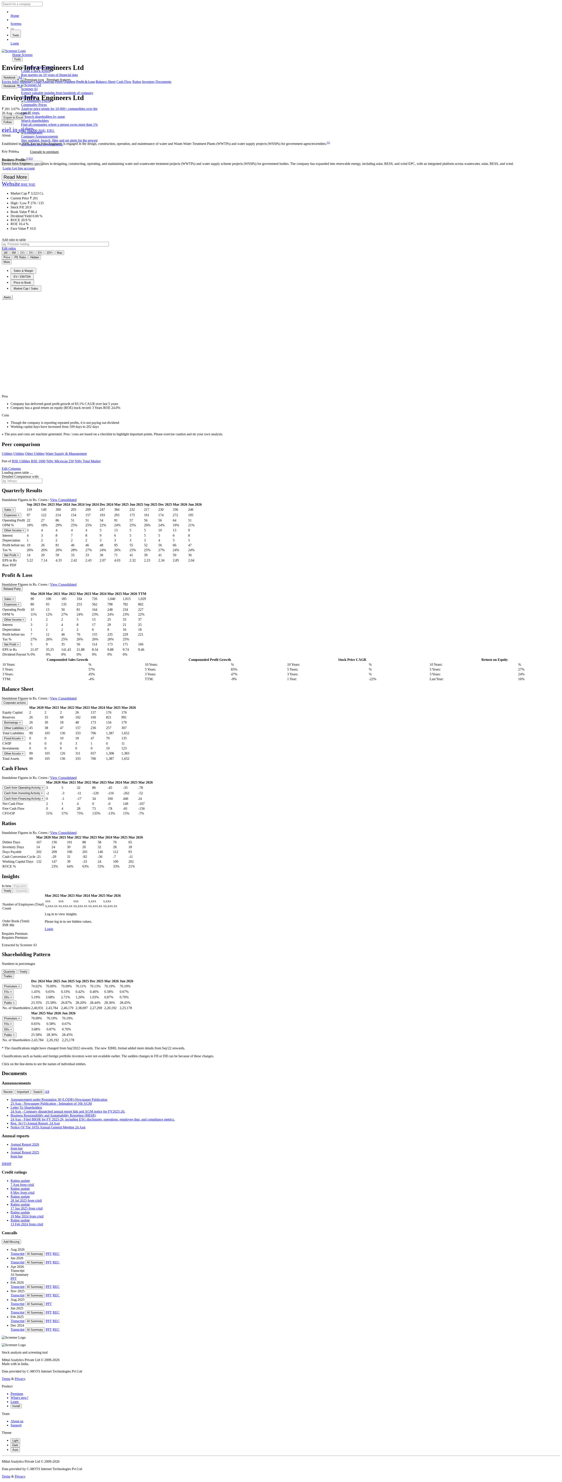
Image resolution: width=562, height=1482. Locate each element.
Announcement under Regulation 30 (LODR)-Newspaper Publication (59, 1101)
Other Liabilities (15, 728)
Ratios (136, 82)
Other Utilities (35, 454)
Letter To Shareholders (68, 1109)
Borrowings (12, 722)
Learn (15, 1402)
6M (14, 252)
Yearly (7, 890)
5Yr (40, 252)
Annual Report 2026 (25, 1146)
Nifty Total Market (88, 461)
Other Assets (13, 753)
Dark (15, 1445)
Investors (148, 82)
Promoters (12, 986)
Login (15, 43)
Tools (15, 35)
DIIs (8, 997)
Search (37, 1092)
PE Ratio (20, 257)
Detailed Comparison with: (20, 476)
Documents (163, 82)
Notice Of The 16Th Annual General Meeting (48, 1127)
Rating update (22, 1183)
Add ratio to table (14, 240)
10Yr (49, 252)
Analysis (48, 82)
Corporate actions (15, 702)
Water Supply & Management (66, 454)
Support (16, 1425)
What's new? (19, 1398)
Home (15, 16)
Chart (37, 82)
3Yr (31, 252)
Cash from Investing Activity (23, 793)
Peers (59, 82)
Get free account (23, 168)
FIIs (8, 991)
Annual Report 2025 (25, 1154)
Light (15, 1440)
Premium (17, 1394)
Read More (15, 177)
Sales (9, 509)
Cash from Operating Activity (23, 787)
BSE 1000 (38, 461)
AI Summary (35, 1254)
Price (7, 257)
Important (23, 1092)
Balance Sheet (105, 82)
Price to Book (22, 282)
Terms (6, 1379)
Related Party (12, 589)
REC (56, 1254)
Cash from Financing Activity (23, 798)
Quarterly (21, 890)
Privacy (20, 1379)
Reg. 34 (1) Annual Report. (35, 1123)
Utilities (7, 454)
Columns (11, 468)
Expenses (12, 515)
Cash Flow (123, 82)
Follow (8, 122)
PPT (49, 1254)
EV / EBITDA (22, 276)
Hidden (34, 257)
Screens (16, 24)
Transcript (17, 1254)
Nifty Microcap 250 (60, 461)
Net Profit (11, 555)
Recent (8, 1092)
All (47, 1092)
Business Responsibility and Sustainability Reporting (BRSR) (93, 1117)
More (7, 262)
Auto (15, 1449)
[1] (328, 142)
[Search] (12, 28)
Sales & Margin (23, 270)
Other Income (14, 530)
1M (5, 252)
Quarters (69, 82)
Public (9, 1002)
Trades (8, 976)
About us (17, 1421)
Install (16, 1406)
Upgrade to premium (44, 152)
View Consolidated (63, 500)
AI (20, 77)
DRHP (6, 1164)
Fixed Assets (13, 738)
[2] (31, 158)
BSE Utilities (21, 461)
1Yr (22, 252)
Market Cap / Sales (26, 288)
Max (59, 252)
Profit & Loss (85, 82)
